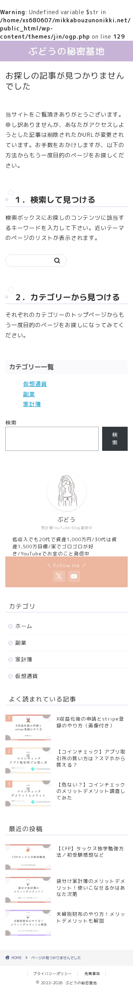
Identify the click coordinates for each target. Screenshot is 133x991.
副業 (29, 394)
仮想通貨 (35, 384)
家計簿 (32, 404)
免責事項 (92, 973)
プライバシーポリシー (52, 973)
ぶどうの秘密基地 (66, 51)
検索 (11, 422)
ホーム (23, 626)
